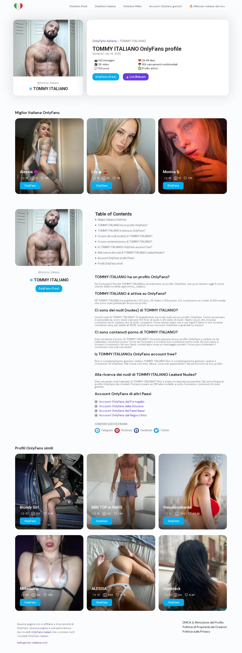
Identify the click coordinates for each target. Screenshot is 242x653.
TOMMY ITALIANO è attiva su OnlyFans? (121, 230)
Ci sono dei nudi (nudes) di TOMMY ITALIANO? (125, 236)
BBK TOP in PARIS (107, 507)
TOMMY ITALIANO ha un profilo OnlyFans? (123, 225)
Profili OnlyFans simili (110, 263)
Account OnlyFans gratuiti (165, 6)
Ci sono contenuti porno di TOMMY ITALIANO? (125, 241)
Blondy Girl (29, 507)
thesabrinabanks (177, 507)
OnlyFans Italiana (105, 6)
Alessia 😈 (29, 172)
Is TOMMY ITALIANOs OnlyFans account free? (125, 247)
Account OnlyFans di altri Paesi (116, 258)
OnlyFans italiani (41, 632)
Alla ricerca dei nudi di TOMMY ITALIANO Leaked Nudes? (131, 252)
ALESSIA (99, 588)
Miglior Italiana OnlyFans (112, 219)
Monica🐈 (171, 172)
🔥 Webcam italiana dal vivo (207, 6)
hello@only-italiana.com (32, 642)
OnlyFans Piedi (78, 6)
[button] (105, 430)
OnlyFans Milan (132, 6)
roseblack (171, 588)
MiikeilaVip (29, 588)
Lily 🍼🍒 (100, 172)
